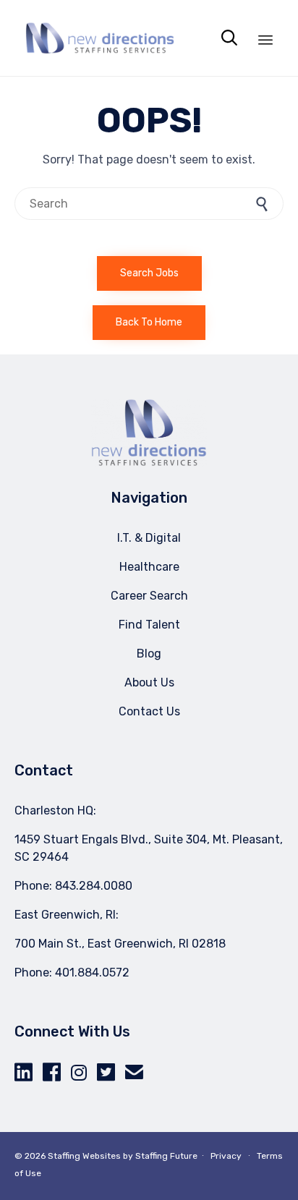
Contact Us (149, 711)
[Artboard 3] (149, 462)
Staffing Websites (84, 1156)
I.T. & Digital (149, 538)
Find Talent (149, 624)
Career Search (149, 596)
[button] (149, 273)
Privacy (226, 1156)
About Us (149, 682)
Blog (149, 653)
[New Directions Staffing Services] (99, 38)
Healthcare (149, 567)
